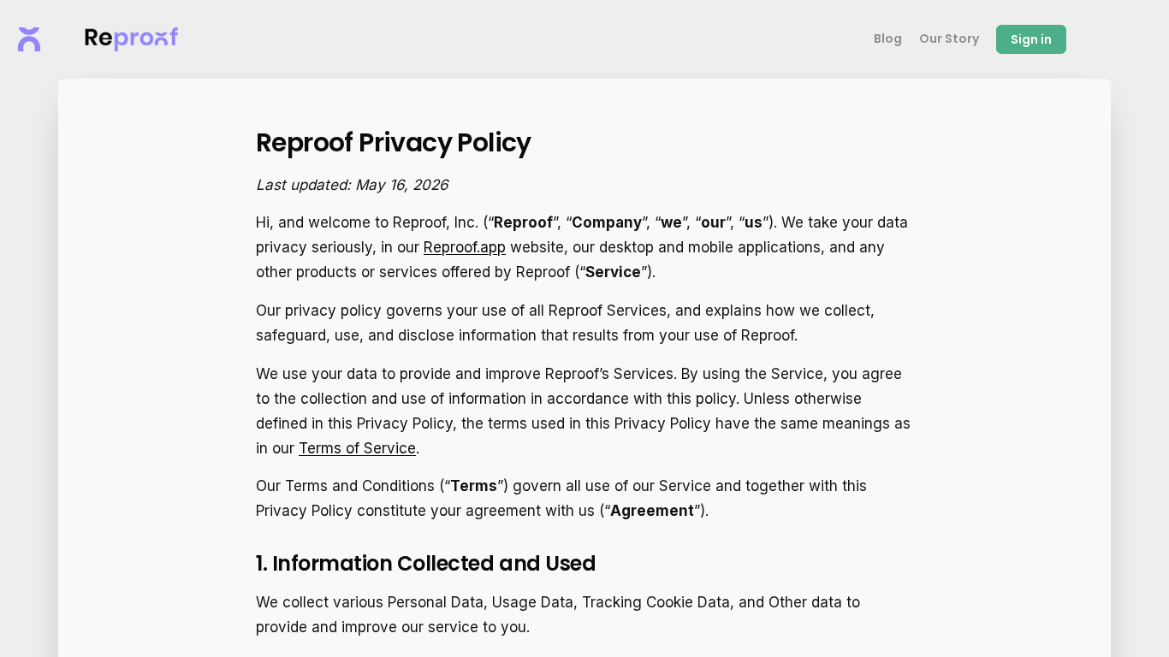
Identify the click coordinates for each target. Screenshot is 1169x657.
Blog (888, 38)
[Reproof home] (29, 39)
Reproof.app (465, 247)
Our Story (949, 38)
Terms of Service (357, 448)
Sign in (1031, 39)
